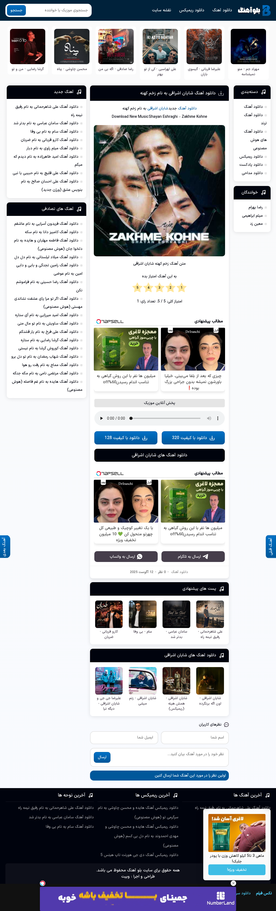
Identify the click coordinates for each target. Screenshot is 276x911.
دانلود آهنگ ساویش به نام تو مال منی (48, 323)
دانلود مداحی (252, 173)
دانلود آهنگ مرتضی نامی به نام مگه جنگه (45, 373)
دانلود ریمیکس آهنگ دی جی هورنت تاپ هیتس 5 (139, 855)
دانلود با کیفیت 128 (122, 438)
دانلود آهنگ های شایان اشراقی (159, 455)
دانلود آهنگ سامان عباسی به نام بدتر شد (45, 123)
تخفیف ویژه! (237, 870)
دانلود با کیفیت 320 (189, 438)
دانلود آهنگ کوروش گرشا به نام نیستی (48, 348)
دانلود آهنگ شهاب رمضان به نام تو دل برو (44, 357)
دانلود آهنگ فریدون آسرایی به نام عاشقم (46, 224)
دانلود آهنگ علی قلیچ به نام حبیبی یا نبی (45, 173)
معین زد (256, 224)
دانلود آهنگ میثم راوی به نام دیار (52, 148)
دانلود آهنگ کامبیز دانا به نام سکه (51, 232)
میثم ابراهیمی (252, 216)
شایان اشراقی (157, 108)
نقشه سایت (161, 10)
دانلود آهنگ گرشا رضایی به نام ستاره (49, 340)
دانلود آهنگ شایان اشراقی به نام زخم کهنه (178, 93)
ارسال (102, 757)
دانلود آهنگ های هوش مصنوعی (255, 140)
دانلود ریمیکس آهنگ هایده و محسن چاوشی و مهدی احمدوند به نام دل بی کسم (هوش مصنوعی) (141, 836)
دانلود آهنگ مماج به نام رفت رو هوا (50, 365)
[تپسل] (42, 883)
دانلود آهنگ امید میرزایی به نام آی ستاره (46, 315)
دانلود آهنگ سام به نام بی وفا (54, 131)
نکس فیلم (264, 893)
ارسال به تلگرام (189, 557)
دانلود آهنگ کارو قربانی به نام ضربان (49, 140)
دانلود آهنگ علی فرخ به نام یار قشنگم (48, 332)
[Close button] (233, 883)
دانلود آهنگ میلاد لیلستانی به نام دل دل (46, 257)
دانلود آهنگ (222, 10)
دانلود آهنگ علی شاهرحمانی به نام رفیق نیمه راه (233, 808)
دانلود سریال (241, 893)
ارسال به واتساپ (122, 557)
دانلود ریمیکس (191, 10)
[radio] (182, 287)
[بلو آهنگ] (254, 10)
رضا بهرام (256, 207)
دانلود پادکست (251, 165)
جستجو (16, 10)
